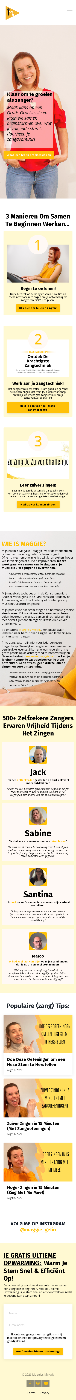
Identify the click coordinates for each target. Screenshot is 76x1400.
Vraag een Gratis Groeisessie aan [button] (29, 155)
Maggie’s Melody (30, 630)
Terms (31, 1393)
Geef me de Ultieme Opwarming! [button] (38, 1351)
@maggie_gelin (38, 1230)
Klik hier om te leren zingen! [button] (38, 308)
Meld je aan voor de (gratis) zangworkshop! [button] (38, 407)
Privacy (44, 1393)
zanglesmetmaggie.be (38, 656)
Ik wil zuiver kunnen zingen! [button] (38, 504)
